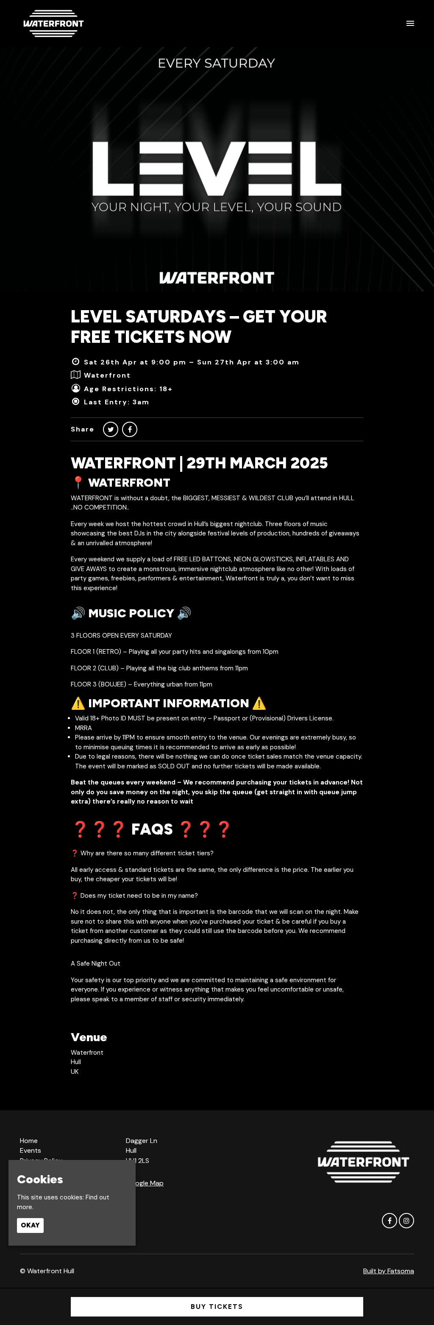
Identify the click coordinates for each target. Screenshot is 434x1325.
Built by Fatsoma (388, 1270)
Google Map (145, 1183)
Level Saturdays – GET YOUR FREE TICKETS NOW (199, 326)
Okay (30, 1225)
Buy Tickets (217, 1307)
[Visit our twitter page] (110, 429)
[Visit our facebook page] (129, 429)
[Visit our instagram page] (406, 1221)
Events (30, 1150)
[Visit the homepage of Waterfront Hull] (53, 23)
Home (29, 1140)
